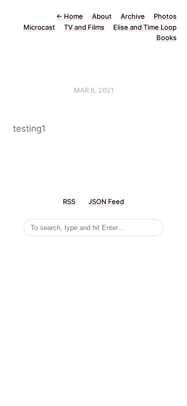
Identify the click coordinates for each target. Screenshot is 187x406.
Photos (165, 16)
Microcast (39, 27)
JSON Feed (106, 201)
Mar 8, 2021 (94, 90)
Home (69, 16)
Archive (133, 16)
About (102, 16)
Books (166, 37)
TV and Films (84, 27)
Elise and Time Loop (145, 27)
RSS (69, 201)
